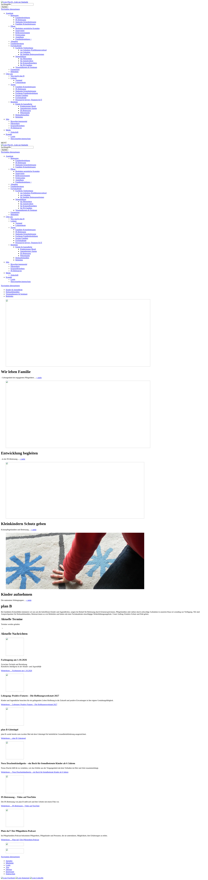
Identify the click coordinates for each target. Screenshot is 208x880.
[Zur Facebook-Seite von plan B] (8, 878)
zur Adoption (25, 52)
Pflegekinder (25, 113)
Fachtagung (15, 69)
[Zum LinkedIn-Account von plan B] (36, 878)
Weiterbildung (20, 56)
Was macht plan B (17, 76)
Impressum (10, 872)
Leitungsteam (20, 82)
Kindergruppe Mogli (28, 106)
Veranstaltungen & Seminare (26, 67)
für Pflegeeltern (26, 59)
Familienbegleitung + (23, 39)
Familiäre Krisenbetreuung (25, 24)
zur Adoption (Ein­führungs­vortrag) (33, 50)
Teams (13, 85)
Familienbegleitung (22, 18)
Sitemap (9, 869)
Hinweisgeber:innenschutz (21, 139)
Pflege (13, 26)
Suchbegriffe (6, 4)
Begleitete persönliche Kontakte (27, 28)
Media (8, 130)
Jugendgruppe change (28, 108)
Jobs (7, 119)
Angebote (9, 13)
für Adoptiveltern (26, 61)
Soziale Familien (21, 95)
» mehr (39, 378)
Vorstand (18, 80)
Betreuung (15, 15)
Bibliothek (15, 72)
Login (13, 136)
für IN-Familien (26, 65)
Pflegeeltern (15, 123)
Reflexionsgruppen (22, 33)
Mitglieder (10, 863)
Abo (7, 867)
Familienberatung (17, 44)
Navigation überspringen (10, 9)
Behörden (19, 117)
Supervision (19, 31)
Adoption (14, 41)
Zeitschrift (14, 132)
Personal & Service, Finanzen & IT (28, 100)
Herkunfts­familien (22, 115)
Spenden (9, 861)
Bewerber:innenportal (19, 121)
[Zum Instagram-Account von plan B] (22, 878)
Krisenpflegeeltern (18, 126)
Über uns (9, 74)
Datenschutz (10, 874)
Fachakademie (16, 46)
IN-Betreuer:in (16, 128)
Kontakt (9, 134)
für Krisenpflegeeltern (28, 63)
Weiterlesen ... (16, 671)
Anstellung (19, 37)
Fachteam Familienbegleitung (26, 93)
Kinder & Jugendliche (23, 104)
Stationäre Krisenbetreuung (25, 22)
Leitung (13, 78)
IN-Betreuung (20, 20)
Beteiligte (14, 102)
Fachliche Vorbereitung (24, 48)
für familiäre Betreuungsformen (32, 54)
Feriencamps (20, 35)
